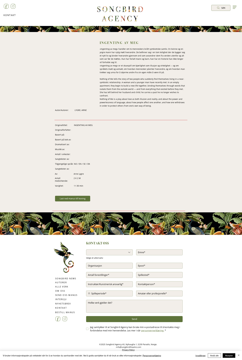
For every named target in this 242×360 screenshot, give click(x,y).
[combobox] (109, 252)
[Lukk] (238, 355)
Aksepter (229, 355)
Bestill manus (130, 240)
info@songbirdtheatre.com (128, 347)
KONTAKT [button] (10, 15)
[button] (214, 14)
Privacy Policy (128, 349)
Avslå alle (214, 355)
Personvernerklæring (152, 355)
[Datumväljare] (89, 293)
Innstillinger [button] (201, 355)
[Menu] (234, 7)
